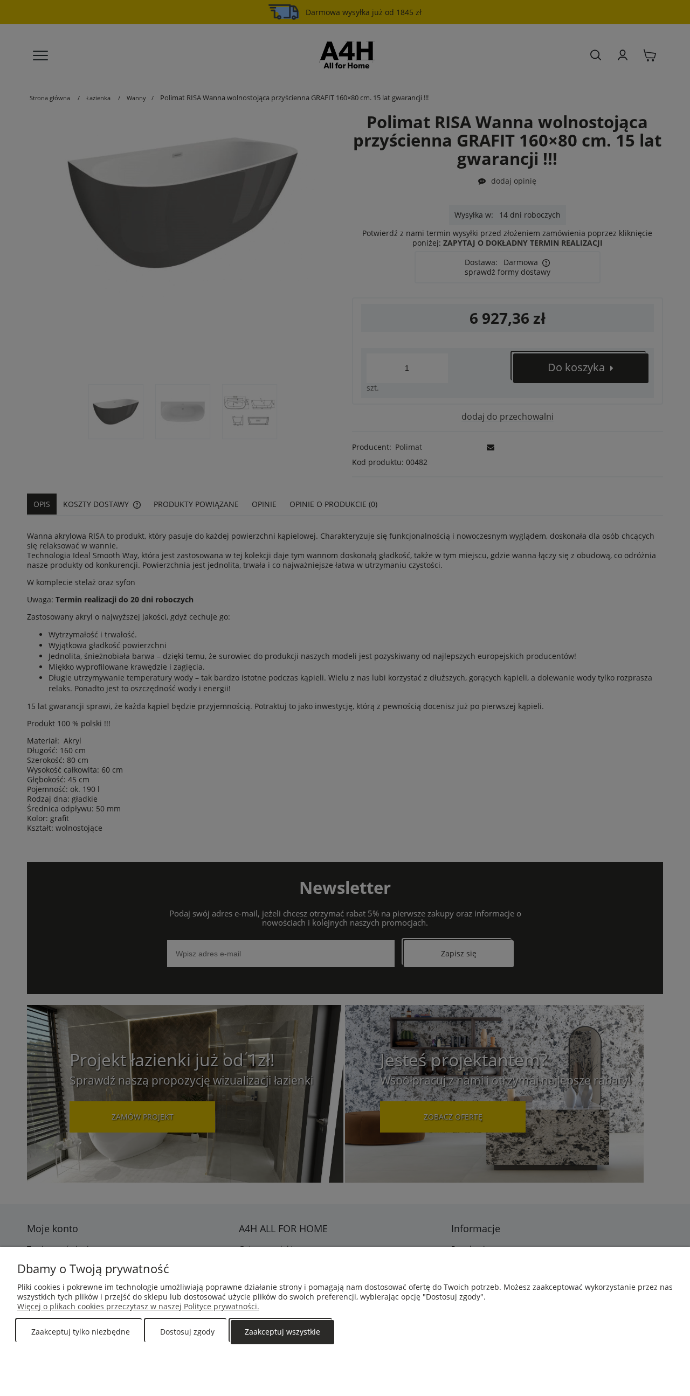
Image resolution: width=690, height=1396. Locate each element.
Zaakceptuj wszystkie (282, 1331)
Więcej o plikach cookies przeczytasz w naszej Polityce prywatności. (138, 1306)
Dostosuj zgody (187, 1331)
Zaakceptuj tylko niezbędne (80, 1331)
